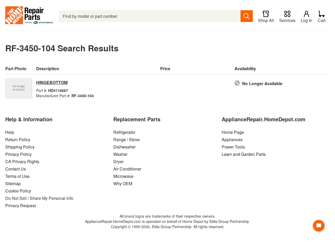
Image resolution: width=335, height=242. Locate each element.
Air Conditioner (127, 169)
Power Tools (233, 147)
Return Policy (17, 139)
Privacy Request (20, 205)
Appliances (232, 139)
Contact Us (15, 169)
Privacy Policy (18, 154)
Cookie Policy (18, 191)
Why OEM (122, 183)
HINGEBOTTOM (52, 82)
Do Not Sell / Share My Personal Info (39, 198)
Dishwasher (124, 147)
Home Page (233, 132)
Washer (120, 154)
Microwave (123, 176)
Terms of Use (17, 176)
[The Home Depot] (29, 16)
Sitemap (13, 183)
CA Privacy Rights (22, 161)
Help (9, 132)
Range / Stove (126, 139)
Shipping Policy (20, 147)
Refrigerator (124, 132)
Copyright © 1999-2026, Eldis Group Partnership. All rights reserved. (167, 226)
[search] (247, 16)
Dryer (118, 161)
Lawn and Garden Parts (244, 154)
